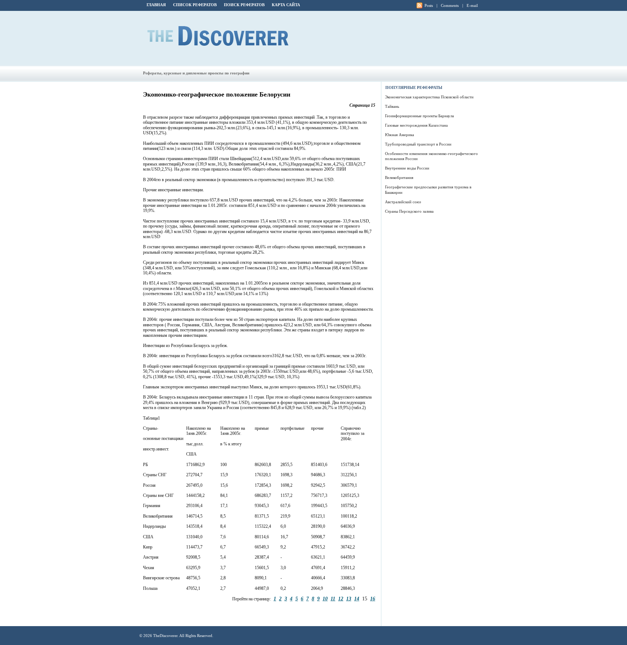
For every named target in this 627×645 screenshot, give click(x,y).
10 (325, 598)
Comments (450, 5)
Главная (156, 5)
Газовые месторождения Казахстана (416, 125)
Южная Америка (399, 134)
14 (356, 598)
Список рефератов (195, 5)
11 (333, 598)
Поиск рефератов (244, 5)
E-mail (472, 5)
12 (340, 598)
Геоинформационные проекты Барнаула (419, 116)
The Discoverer (217, 36)
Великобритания (399, 177)
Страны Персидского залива (409, 211)
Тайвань (392, 106)
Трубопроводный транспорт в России (418, 144)
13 (348, 598)
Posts (429, 5)
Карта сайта (286, 5)
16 (372, 598)
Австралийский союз (403, 202)
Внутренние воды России (407, 168)
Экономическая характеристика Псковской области (429, 97)
